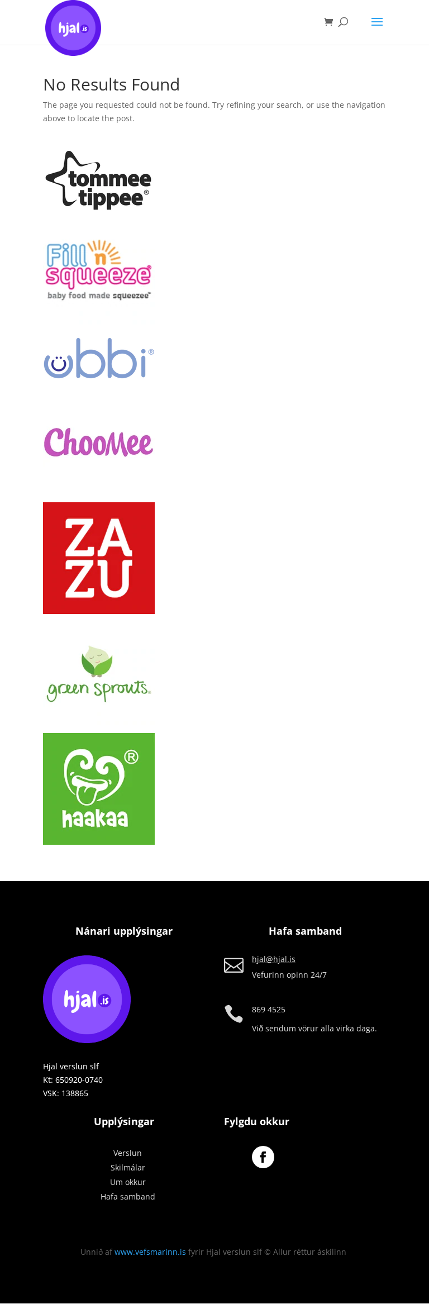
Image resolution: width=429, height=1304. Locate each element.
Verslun (127, 1153)
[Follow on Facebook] (263, 1157)
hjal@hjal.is (273, 959)
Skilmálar (128, 1167)
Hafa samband (128, 1196)
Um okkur (128, 1182)
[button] (99, 181)
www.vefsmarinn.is (150, 1251)
